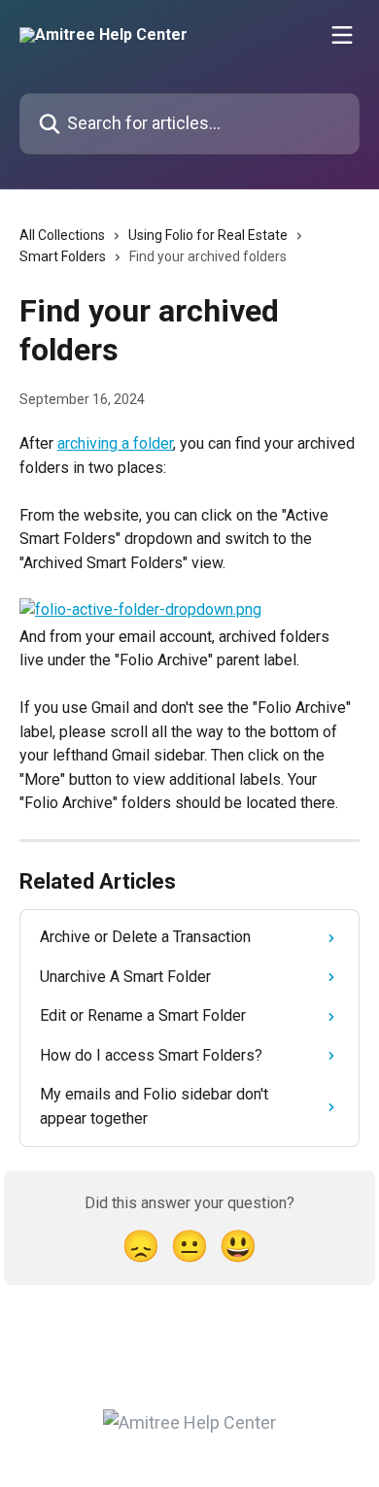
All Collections (62, 235)
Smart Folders (62, 256)
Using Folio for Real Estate (208, 235)
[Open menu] (342, 35)
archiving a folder (115, 443)
